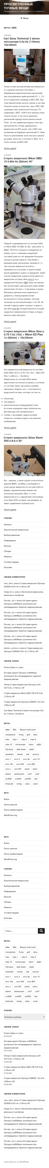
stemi (35, 768)
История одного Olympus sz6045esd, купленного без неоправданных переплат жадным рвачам (23, 603)
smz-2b (15, 308)
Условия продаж (11, 561)
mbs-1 (15, 739)
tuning (19, 783)
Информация (10, 540)
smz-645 (20, 764)
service (36, 754)
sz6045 (28, 778)
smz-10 (36, 759)
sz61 (37, 773)
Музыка (7, 545)
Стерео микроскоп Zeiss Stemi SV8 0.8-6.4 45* (23, 439)
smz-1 (8, 759)
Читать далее (10, 148)
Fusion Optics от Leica (13, 667)
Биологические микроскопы (16, 529)
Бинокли (7, 524)
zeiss (27, 783)
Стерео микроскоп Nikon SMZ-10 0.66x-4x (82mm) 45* (23, 159)
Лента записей (10, 804)
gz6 (28, 734)
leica (35, 734)
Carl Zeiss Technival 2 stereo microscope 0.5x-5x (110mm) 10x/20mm (22, 41)
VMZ (26, 282)
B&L (15, 729)
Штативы (8, 567)
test (36, 778)
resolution (9, 754)
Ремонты (8, 556)
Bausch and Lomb (28, 729)
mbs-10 (8, 744)
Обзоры (7, 551)
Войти (6, 799)
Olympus (9, 749)
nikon (31, 744)
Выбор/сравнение (12, 535)
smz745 (17, 768)
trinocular (9, 783)
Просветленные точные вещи (18, 6)
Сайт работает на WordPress (16, 1161)
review (20, 754)
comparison (10, 734)
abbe (7, 729)
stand (27, 768)
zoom (35, 783)
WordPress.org (10, 815)
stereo (8, 773)
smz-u (8, 768)
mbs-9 (33, 739)
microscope (20, 744)
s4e (27, 754)
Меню (25, 18)
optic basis (21, 749)
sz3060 (8, 778)
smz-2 (31, 279)
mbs (7, 739)
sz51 (30, 773)
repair (31, 749)
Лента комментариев (13, 809)
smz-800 (31, 764)
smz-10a (9, 764)
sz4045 (18, 778)
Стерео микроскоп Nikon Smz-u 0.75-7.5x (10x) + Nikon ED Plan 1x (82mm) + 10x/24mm (24, 334)
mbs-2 (24, 739)
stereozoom (19, 773)
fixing (21, 734)
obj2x (39, 744)
